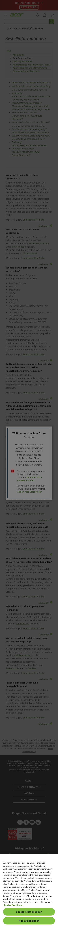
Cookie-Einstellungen (29, 912)
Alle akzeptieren (29, 920)
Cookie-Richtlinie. (13, 905)
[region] (29, 890)
